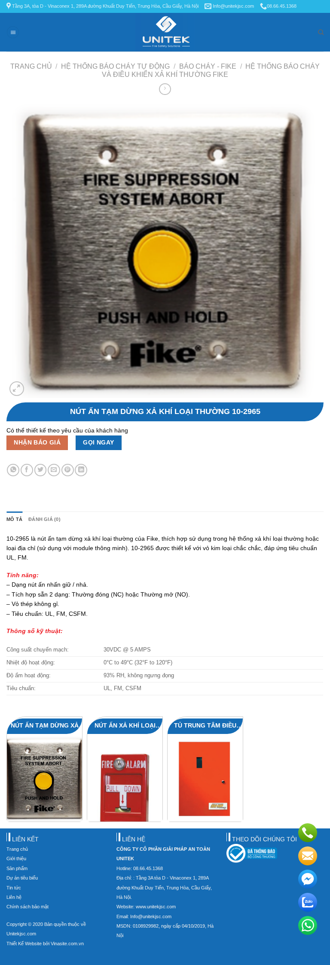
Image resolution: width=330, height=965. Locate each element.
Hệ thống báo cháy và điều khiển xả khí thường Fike (211, 70)
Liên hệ (13, 897)
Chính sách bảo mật (27, 906)
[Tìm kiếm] (321, 32)
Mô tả (14, 519)
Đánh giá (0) (44, 519)
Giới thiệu (16, 858)
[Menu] (13, 32)
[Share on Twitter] (40, 470)
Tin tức (13, 887)
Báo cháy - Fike (207, 66)
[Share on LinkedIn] (81, 470)
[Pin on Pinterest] (67, 470)
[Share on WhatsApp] (13, 470)
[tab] (14, 519)
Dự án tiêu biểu (22, 877)
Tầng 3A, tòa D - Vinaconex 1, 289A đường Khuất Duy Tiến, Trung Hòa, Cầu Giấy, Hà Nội (105, 6)
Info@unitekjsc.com (232, 6)
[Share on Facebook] (27, 470)
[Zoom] (16, 388)
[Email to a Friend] (54, 470)
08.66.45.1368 (281, 6)
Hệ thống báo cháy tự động (115, 66)
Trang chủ (31, 66)
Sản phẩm (17, 868)
